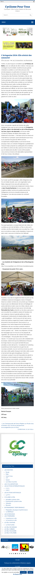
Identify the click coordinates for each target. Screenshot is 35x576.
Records (8, 505)
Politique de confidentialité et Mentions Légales (17, 563)
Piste (7, 474)
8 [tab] (23, 553)
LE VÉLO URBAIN (9, 529)
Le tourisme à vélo (11, 520)
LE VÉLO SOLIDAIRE (10, 531)
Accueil (17, 560)
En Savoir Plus (17, 574)
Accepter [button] (23, 572)
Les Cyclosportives (17, 60)
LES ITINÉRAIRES (9, 516)
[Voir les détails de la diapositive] (5, 547)
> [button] (31, 547)
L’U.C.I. (8, 488)
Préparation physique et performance (17, 510)
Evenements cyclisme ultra (14, 501)
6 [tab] (19, 553)
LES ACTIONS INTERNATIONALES (14, 486)
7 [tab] (21, 553)
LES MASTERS (8, 470)
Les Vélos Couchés (11, 482)
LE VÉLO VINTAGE (9, 522)
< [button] (3, 547)
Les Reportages (28, 60)
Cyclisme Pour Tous (17, 6)
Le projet (17, 566)
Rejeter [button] (30, 572)
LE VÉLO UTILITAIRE (10, 533)
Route (7, 472)
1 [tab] (9, 553)
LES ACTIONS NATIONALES (12, 492)
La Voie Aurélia (10, 525)
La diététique (9, 512)
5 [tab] (17, 553)
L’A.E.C (8, 490)
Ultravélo (8, 503)
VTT (7, 478)
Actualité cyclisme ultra (12, 499)
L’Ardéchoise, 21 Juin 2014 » (26, 429)
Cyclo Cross (9, 476)
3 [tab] (13, 553)
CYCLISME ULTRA (9, 497)
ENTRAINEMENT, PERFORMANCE (14, 507)
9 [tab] (25, 553)
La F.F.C (8, 495)
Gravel (8, 480)
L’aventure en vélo (11, 518)
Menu (2, 1)
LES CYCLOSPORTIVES (11, 484)
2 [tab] (11, 553)
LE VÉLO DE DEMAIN (10, 527)
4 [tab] (15, 553)
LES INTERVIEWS (9, 514)
